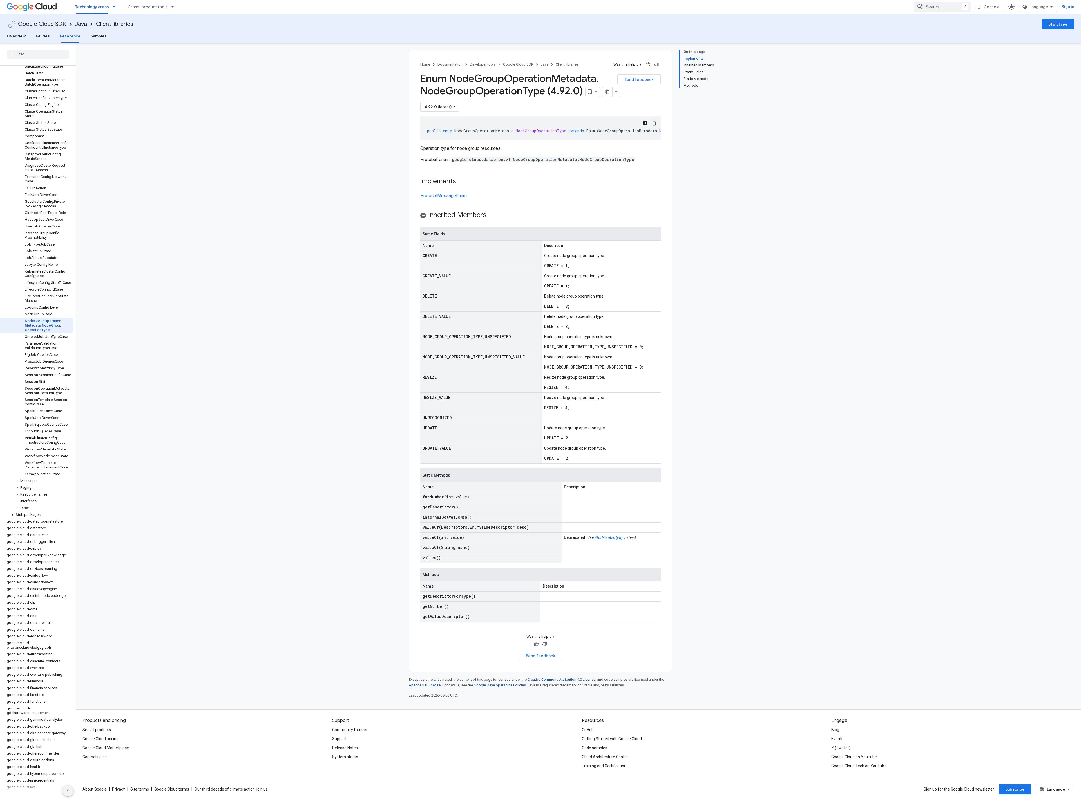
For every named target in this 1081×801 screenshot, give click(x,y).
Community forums (349, 730)
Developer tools (483, 64)
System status (345, 757)
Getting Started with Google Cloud (612, 739)
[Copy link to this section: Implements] (461, 181)
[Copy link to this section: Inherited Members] (492, 215)
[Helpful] (648, 64)
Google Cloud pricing (100, 739)
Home (425, 64)
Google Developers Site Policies (500, 685)
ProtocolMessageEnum (443, 195)
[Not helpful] (656, 64)
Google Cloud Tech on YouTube (858, 766)
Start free (1057, 24)
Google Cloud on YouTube (854, 757)
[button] (36, 481)
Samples (99, 36)
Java (81, 24)
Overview (16, 36)
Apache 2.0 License (425, 685)
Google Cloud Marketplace (105, 748)
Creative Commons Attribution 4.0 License (561, 679)
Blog (835, 730)
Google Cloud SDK (42, 24)
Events (837, 739)
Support (339, 739)
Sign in (1068, 7)
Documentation (450, 64)
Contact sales (94, 757)
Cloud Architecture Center (605, 757)
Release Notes (345, 748)
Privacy (118, 789)
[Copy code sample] (653, 123)
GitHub (588, 730)
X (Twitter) (840, 748)
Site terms (139, 789)
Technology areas (92, 6)
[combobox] (942, 7)
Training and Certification (604, 766)
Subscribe (1015, 789)
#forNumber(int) (609, 537)
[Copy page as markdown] (607, 92)
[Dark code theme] (644, 123)
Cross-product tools (147, 6)
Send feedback (639, 79)
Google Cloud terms (171, 789)
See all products (96, 730)
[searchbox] (38, 54)
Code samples (594, 748)
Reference (70, 36)
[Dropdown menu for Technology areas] (115, 7)
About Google (94, 789)
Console (992, 6)
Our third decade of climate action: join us (231, 789)
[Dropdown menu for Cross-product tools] (174, 7)
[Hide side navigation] (67, 790)
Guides (43, 36)
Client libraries (114, 24)
